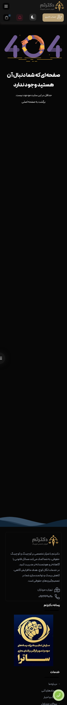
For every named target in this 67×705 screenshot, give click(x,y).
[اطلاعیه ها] (19, 17)
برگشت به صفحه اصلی (34, 102)
